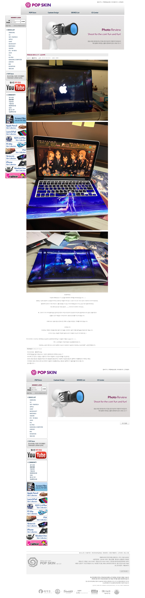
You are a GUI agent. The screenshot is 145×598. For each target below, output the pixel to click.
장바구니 (99, 2)
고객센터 (120, 2)
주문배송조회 (106, 2)
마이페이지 (114, 2)
